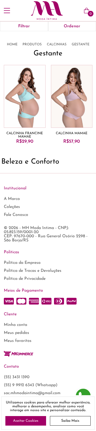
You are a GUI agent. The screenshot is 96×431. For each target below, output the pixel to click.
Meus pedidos (16, 333)
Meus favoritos (17, 341)
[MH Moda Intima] (47, 10)
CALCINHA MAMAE (71, 133)
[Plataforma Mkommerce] (18, 354)
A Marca (12, 199)
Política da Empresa (22, 263)
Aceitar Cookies (25, 421)
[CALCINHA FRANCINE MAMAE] (25, 96)
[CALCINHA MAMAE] (72, 96)
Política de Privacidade (25, 279)
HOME (12, 44)
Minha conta (15, 325)
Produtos (32, 44)
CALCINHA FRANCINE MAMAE (24, 135)
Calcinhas (57, 44)
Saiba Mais (70, 421)
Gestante (80, 44)
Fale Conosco (16, 215)
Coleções (12, 207)
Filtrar (24, 26)
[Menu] (7, 10)
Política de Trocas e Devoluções (32, 271)
